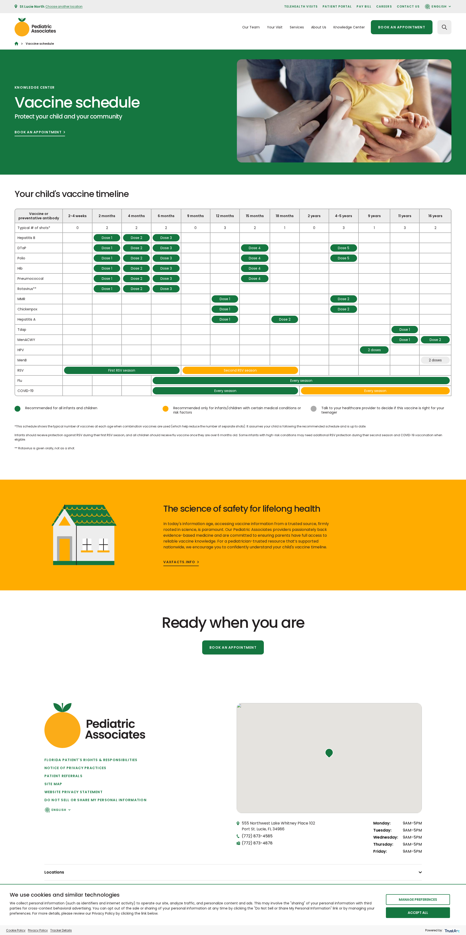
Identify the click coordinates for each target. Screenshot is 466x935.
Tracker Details (61, 930)
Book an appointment (401, 27)
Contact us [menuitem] (408, 6)
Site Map (53, 784)
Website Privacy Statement (73, 792)
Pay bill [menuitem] (364, 6)
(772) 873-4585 (257, 836)
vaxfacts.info (179, 562)
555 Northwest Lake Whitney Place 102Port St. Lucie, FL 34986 (278, 826)
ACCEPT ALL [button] (418, 912)
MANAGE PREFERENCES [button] (418, 899)
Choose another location (64, 6)
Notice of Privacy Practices (75, 768)
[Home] (16, 43)
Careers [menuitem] (384, 6)
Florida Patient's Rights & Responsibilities (91, 760)
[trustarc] (452, 930)
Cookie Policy (15, 930)
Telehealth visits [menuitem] (301, 6)
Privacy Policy (38, 930)
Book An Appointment (38, 132)
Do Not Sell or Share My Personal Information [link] (95, 800)
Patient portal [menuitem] (337, 6)
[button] (329, 753)
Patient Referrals (63, 776)
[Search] (444, 27)
